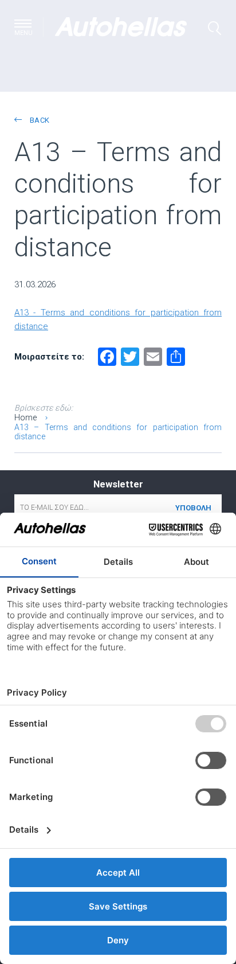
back (38, 120)
